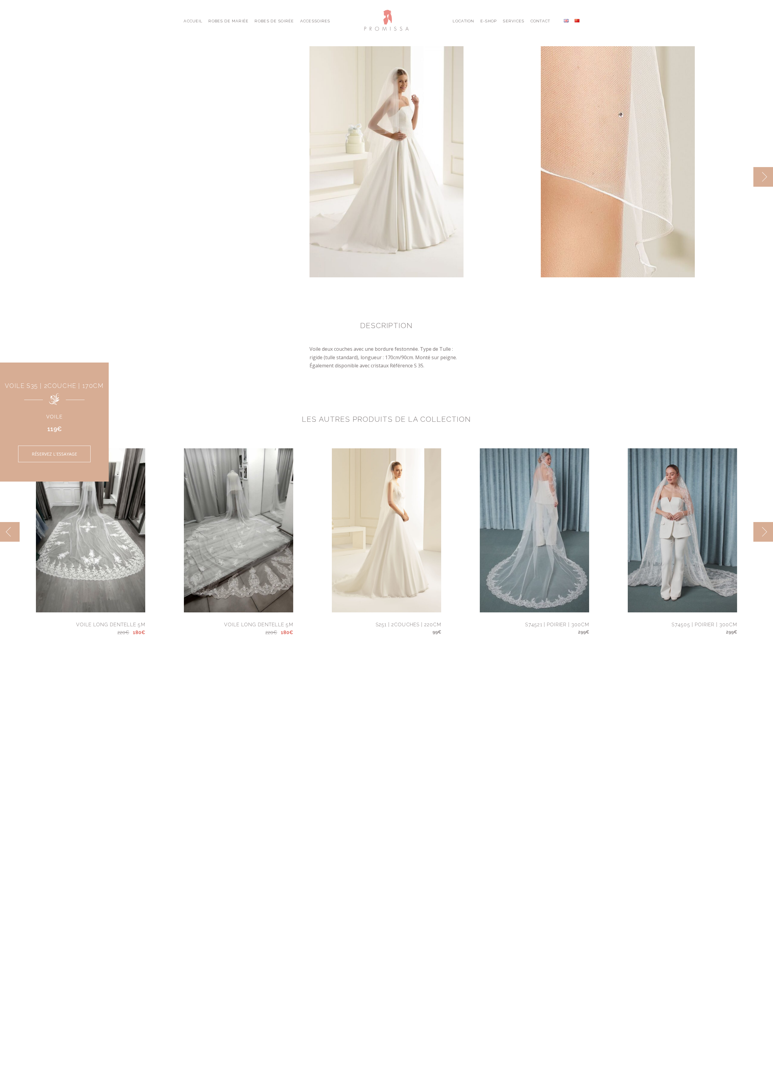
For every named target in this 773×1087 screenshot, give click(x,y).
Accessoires (315, 21)
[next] (763, 177)
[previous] (743, 177)
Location (463, 21)
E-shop (488, 21)
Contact (540, 21)
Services (513, 21)
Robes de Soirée (274, 21)
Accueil (193, 21)
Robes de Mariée (228, 21)
